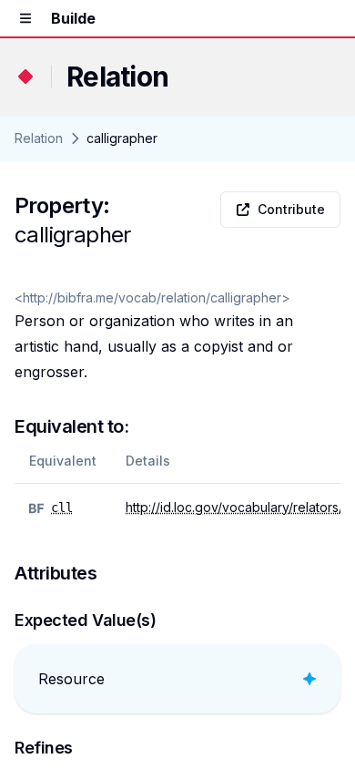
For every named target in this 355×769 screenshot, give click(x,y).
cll (62, 507)
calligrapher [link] (121, 138)
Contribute (291, 209)
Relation (39, 138)
